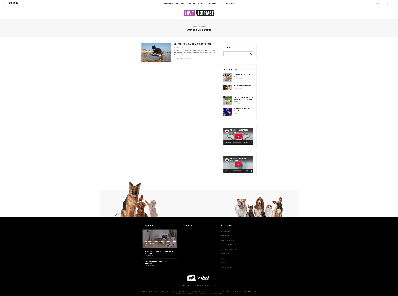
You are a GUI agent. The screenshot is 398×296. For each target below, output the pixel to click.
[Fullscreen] (251, 142)
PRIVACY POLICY (199, 285)
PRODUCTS (201, 3)
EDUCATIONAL (191, 3)
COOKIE (207, 285)
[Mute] (247, 142)
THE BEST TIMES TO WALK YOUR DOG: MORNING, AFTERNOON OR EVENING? (243, 99)
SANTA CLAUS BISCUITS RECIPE (243, 86)
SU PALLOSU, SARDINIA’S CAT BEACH (193, 44)
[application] (238, 136)
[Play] (226, 142)
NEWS (182, 3)
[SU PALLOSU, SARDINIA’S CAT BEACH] (156, 52)
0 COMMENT (178, 58)
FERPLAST (213, 285)
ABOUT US (191, 285)
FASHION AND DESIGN (171, 3)
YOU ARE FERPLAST (228, 3)
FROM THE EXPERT (213, 3)
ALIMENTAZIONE (226, 231)
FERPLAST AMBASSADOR (228, 245)
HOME (185, 285)
